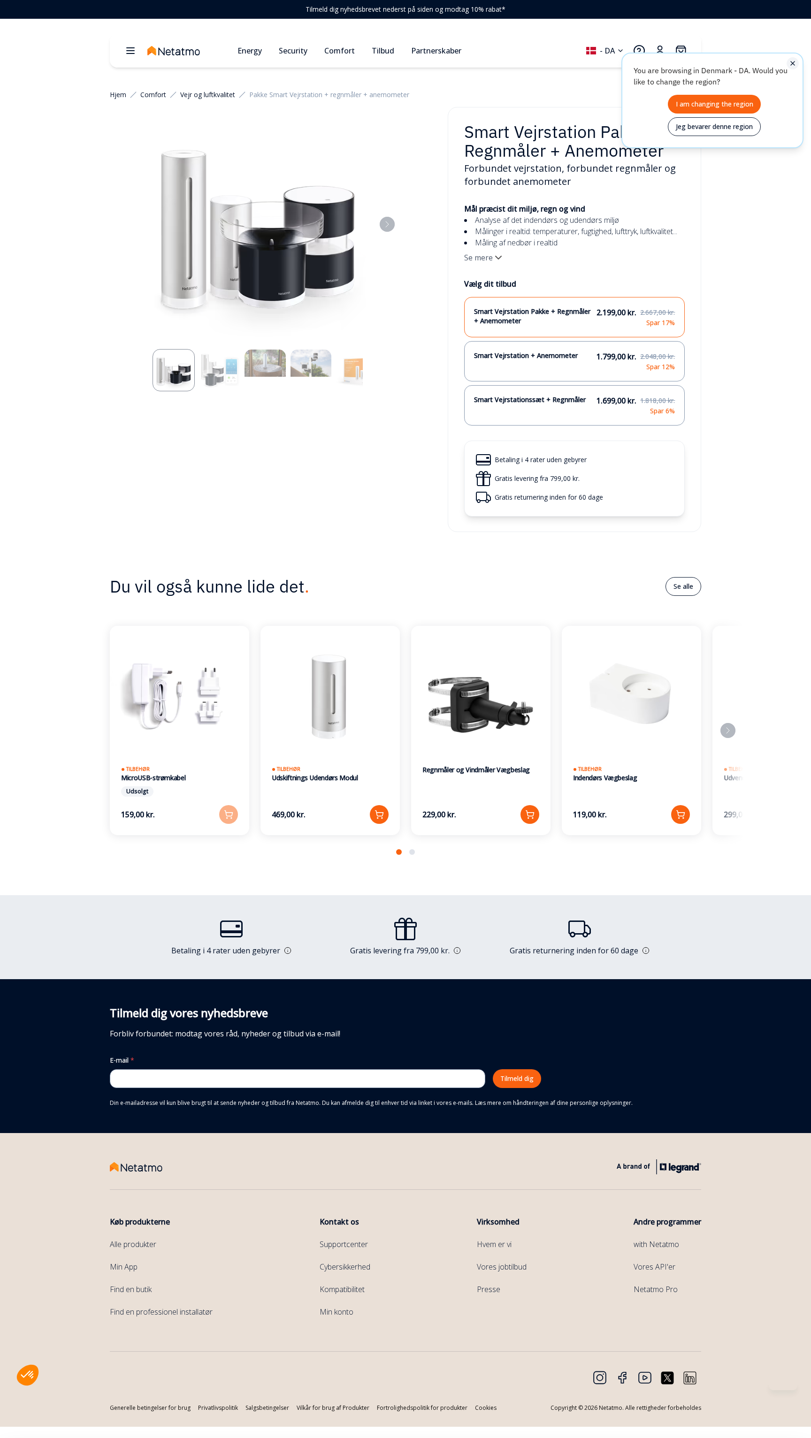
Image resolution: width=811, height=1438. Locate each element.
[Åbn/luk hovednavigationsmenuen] (130, 50)
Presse (488, 1289)
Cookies (486, 1408)
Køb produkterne (140, 1222)
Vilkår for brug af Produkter (333, 1408)
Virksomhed (498, 1222)
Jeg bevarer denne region (714, 126)
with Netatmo (656, 1244)
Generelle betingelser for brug (150, 1408)
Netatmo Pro (656, 1289)
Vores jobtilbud (502, 1267)
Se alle (683, 586)
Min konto (336, 1312)
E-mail (122, 1060)
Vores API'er (654, 1267)
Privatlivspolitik (218, 1408)
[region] (405, 9)
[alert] (712, 100)
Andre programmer (667, 1222)
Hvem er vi (494, 1244)
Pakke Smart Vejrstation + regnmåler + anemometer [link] (329, 94)
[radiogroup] (574, 361)
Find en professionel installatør (161, 1312)
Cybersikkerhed (345, 1267)
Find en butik (131, 1289)
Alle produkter (133, 1244)
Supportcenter (344, 1244)
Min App (124, 1267)
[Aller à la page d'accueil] (188, 50)
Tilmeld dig (517, 1078)
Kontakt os (339, 1222)
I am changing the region (714, 103)
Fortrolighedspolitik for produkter (422, 1408)
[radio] (574, 317)
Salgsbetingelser (267, 1408)
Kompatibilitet (342, 1289)
